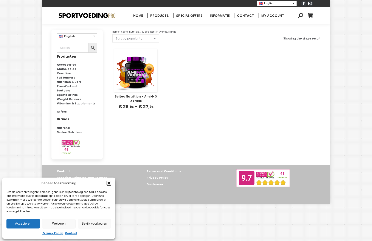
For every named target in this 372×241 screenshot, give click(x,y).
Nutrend (63, 128)
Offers (62, 112)
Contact (71, 233)
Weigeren (58, 223)
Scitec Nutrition (69, 132)
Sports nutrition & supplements (139, 31)
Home (115, 31)
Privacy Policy (52, 233)
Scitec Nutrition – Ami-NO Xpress (136, 98)
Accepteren (23, 223)
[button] (109, 183)
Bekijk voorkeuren (94, 223)
